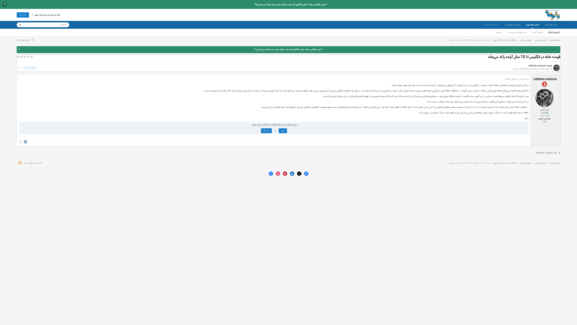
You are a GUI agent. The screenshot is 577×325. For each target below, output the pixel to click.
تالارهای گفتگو (554, 32)
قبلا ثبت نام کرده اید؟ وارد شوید (46, 15)
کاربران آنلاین (537, 32)
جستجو (499, 32)
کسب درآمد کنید (492, 24)
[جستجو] (20, 24)
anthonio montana (537, 66)
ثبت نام (23, 15)
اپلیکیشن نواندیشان (512, 24)
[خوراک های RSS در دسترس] (20, 163)
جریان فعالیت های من (517, 32)
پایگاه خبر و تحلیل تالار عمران (525, 69)
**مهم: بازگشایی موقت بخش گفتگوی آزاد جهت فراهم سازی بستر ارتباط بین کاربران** (291, 4)
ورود (283, 130)
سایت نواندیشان (551, 24)
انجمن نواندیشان (532, 24)
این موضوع (31, 24)
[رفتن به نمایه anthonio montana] (556, 68)
